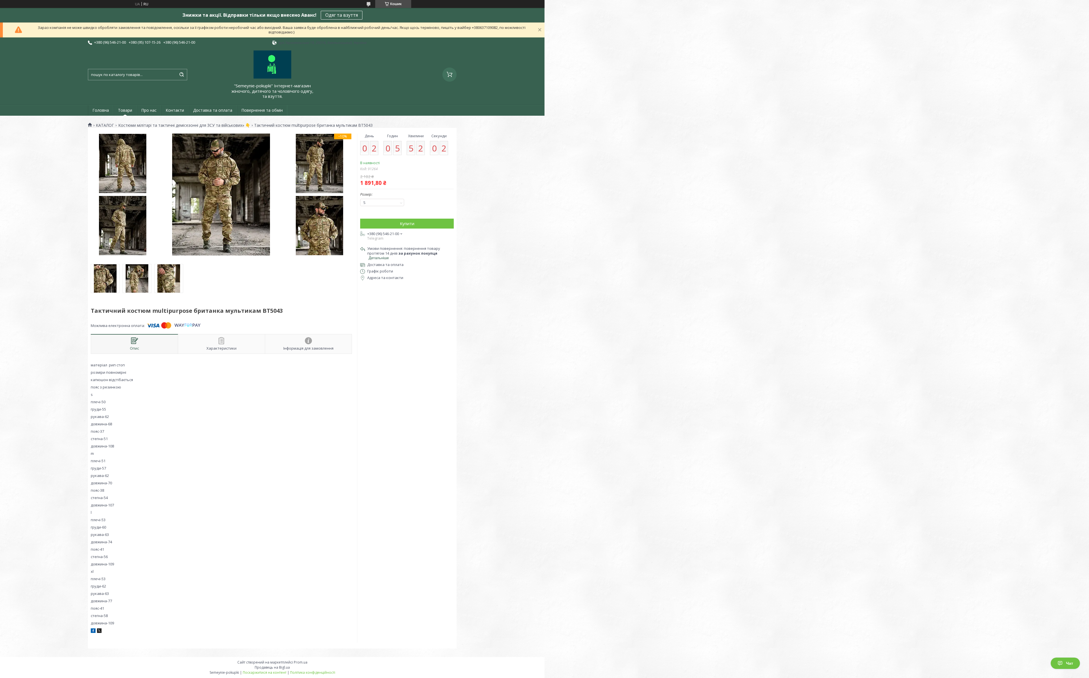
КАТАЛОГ (105, 125)
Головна (100, 110)
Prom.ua (300, 662)
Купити (407, 223)
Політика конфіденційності (312, 672)
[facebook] (93, 631)
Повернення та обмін (262, 110)
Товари (125, 110)
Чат (1069, 663)
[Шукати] (181, 74)
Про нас (149, 110)
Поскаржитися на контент (264, 672)
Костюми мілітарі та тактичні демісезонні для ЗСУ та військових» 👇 (184, 125)
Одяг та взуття (341, 15)
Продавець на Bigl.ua (272, 667)
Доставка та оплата (212, 110)
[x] (99, 631)
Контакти (175, 110)
